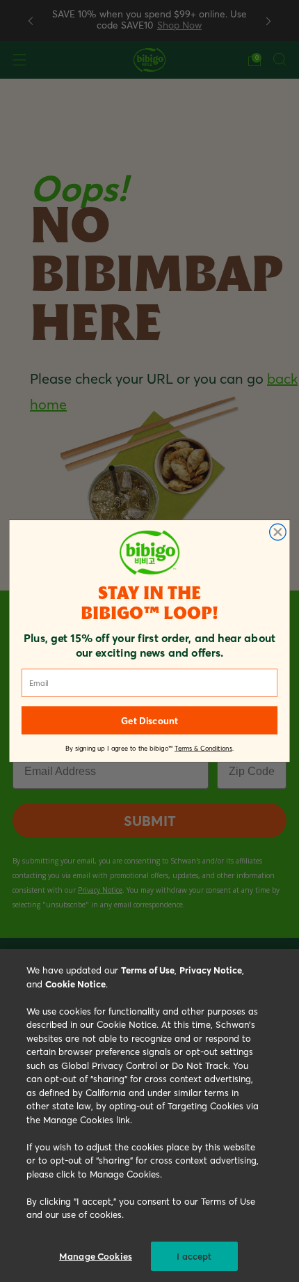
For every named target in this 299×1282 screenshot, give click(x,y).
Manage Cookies (95, 1256)
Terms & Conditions (203, 748)
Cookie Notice (75, 984)
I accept (194, 1256)
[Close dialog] (278, 532)
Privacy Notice (210, 970)
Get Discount (149, 720)
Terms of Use (148, 970)
